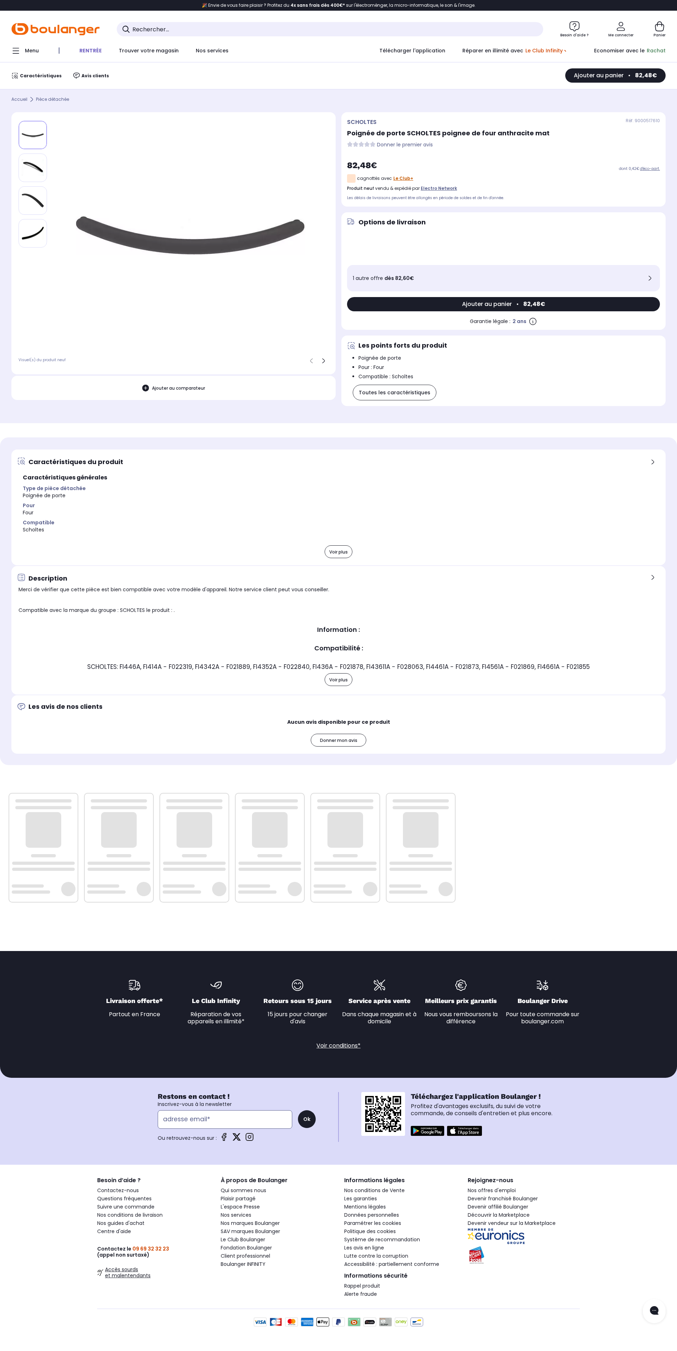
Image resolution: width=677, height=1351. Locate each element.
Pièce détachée (52, 100)
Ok (306, 1119)
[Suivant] (324, 361)
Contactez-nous (118, 1190)
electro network (439, 188)
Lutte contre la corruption (376, 1255)
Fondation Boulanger (246, 1247)
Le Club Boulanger (243, 1239)
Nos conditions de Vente (374, 1190)
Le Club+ (403, 178)
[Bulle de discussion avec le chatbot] (654, 1311)
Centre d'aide (114, 1231)
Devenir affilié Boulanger (498, 1206)
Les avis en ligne (364, 1247)
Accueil (19, 100)
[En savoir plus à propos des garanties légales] (533, 321)
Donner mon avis (338, 740)
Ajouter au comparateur (178, 388)
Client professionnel (245, 1255)
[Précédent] (311, 361)
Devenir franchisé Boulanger (503, 1198)
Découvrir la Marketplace (499, 1215)
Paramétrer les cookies (372, 1223)
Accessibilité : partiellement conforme (391, 1264)
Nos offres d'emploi (492, 1190)
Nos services (236, 1215)
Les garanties (360, 1198)
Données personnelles (371, 1215)
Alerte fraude (360, 1294)
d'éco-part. (650, 168)
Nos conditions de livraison (130, 1215)
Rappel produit (362, 1285)
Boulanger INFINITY (243, 1264)
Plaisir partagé (238, 1198)
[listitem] (33, 168)
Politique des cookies (370, 1231)
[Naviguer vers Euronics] (524, 1236)
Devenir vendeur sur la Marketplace (512, 1223)
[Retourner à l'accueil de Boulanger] (55, 29)
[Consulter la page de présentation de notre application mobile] (427, 1131)
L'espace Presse (240, 1206)
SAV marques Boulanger (250, 1231)
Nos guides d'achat (121, 1223)
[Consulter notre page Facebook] (224, 1139)
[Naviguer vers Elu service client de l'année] (524, 1255)
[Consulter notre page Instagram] (249, 1139)
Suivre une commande (125, 1206)
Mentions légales (365, 1206)
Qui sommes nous (243, 1190)
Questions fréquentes (124, 1198)
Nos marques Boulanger (250, 1223)
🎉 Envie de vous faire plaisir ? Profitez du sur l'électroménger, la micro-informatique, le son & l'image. (339, 5)
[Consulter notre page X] (236, 1139)
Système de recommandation (382, 1239)
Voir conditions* (338, 1045)
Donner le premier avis (405, 145)
